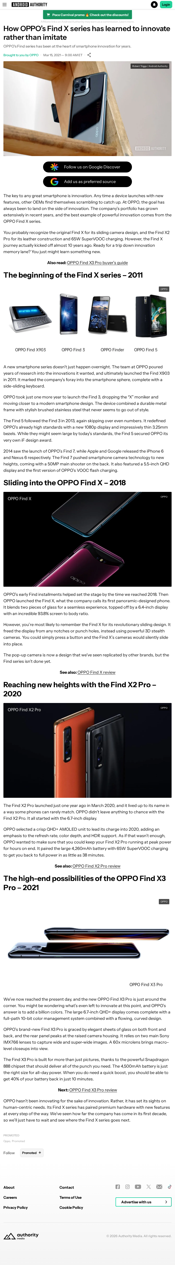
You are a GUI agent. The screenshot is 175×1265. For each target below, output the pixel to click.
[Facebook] (118, 1187)
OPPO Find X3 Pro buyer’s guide (97, 262)
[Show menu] (4, 4)
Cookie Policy (71, 1207)
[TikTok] (170, 1187)
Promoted (11, 1135)
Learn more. (126, 21)
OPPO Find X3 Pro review (93, 1090)
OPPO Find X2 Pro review (96, 866)
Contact (66, 1187)
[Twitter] (149, 1187)
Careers (10, 1197)
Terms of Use (70, 1197)
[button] (87, 4)
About (9, 1187)
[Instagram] (127, 1187)
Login (166, 5)
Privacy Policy (15, 1207)
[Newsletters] (159, 1187)
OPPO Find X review (96, 672)
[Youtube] (138, 1187)
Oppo (6, 1141)
